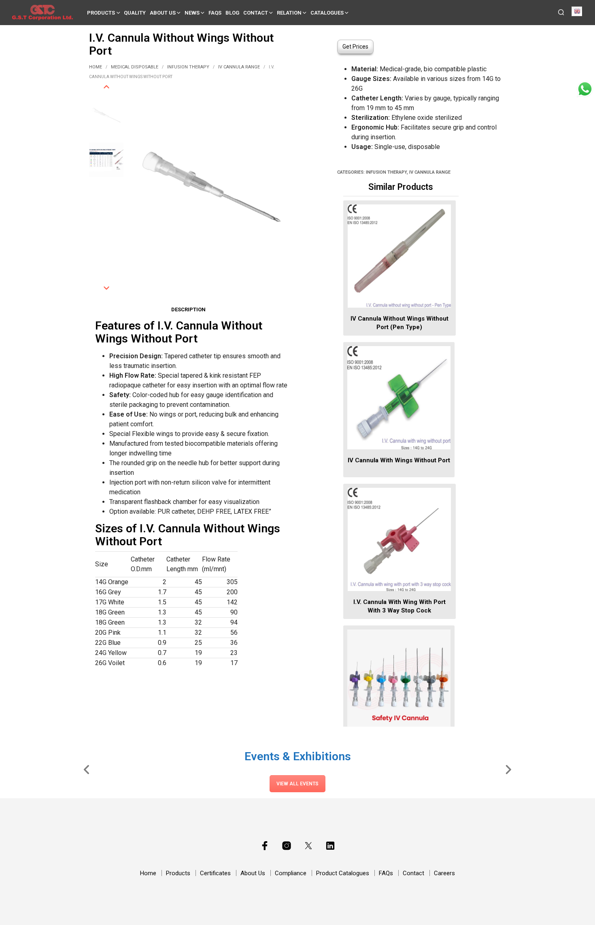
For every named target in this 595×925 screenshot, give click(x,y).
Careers (444, 873)
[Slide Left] (87, 769)
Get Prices (355, 46)
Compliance (290, 873)
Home (95, 67)
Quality (135, 13)
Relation (289, 13)
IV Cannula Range (239, 67)
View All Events (297, 784)
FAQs (214, 13)
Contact (255, 13)
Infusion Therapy (188, 67)
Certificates (215, 873)
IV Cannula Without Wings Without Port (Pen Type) (399, 323)
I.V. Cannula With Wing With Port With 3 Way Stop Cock (399, 606)
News (192, 13)
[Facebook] (265, 846)
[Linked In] (330, 846)
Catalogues (327, 13)
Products (101, 13)
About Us (163, 13)
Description (188, 309)
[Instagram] (286, 846)
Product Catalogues (342, 873)
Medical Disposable (134, 67)
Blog (232, 13)
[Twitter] (308, 846)
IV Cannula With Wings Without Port (399, 460)
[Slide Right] (508, 769)
